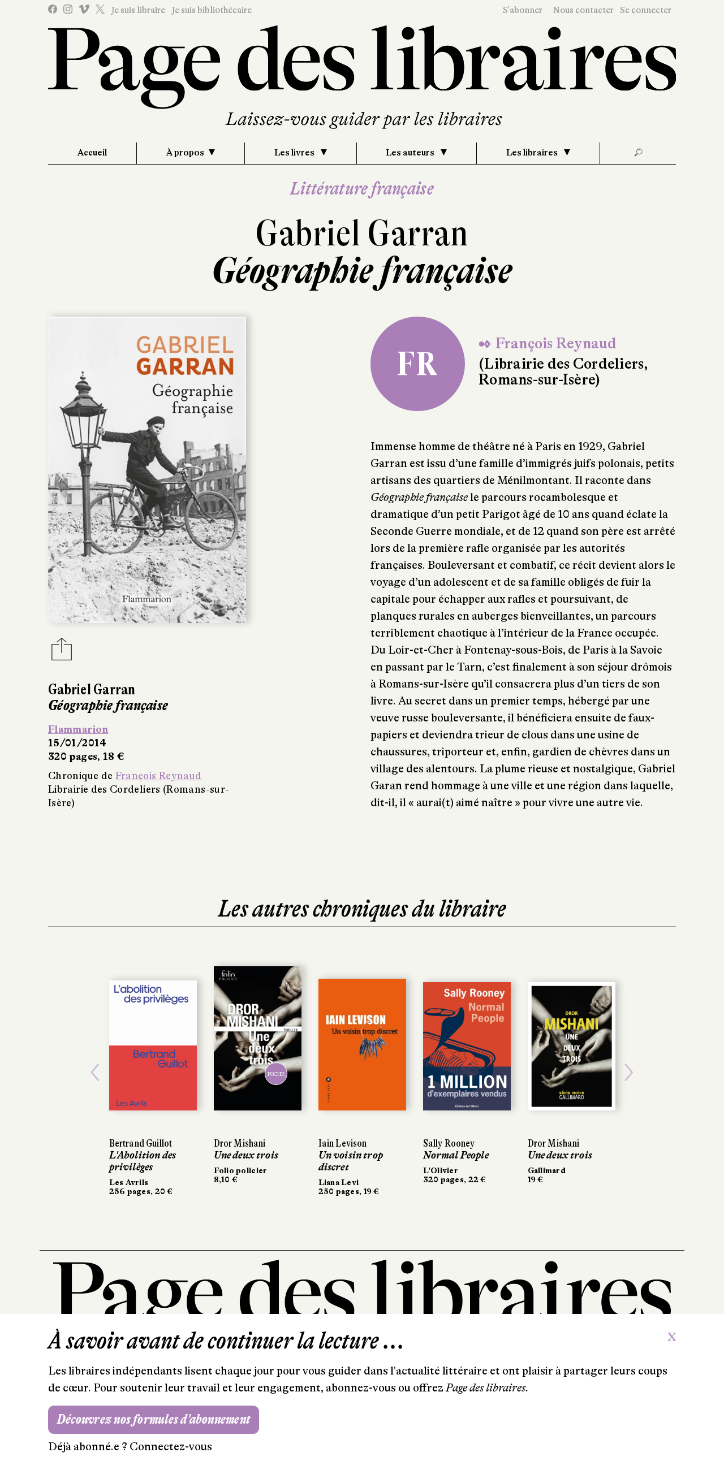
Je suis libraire (138, 10)
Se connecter (645, 10)
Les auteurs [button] (411, 153)
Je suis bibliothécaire (211, 10)
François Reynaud (158, 775)
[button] (95, 1072)
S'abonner (522, 10)
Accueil (92, 153)
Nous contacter (583, 10)
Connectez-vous (171, 1446)
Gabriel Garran (362, 233)
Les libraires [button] (532, 153)
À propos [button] (185, 153)
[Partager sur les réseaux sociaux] (61, 652)
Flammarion (78, 729)
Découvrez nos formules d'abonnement (153, 1419)
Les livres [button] (295, 153)
